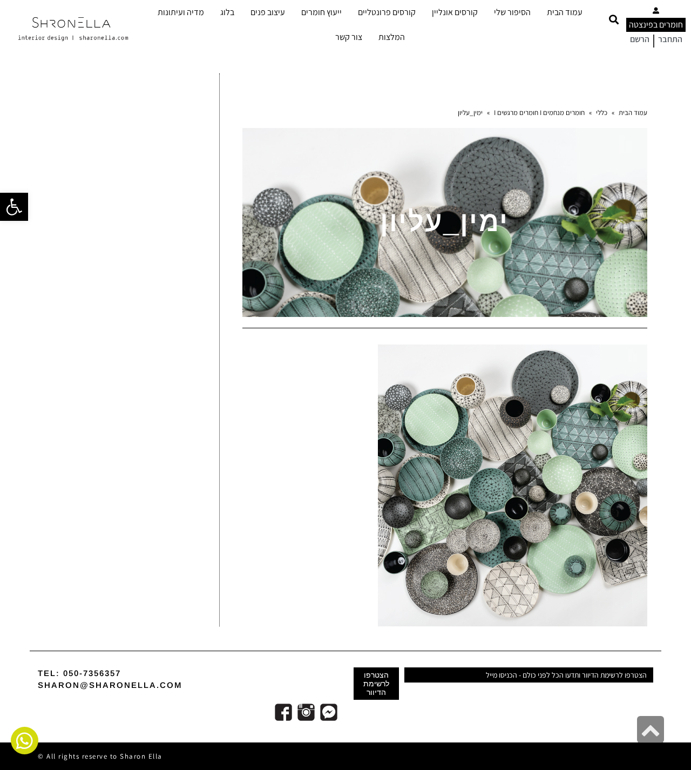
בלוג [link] (227, 12)
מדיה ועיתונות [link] (181, 12)
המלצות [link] (391, 37)
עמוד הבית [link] (564, 12)
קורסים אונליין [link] (455, 12)
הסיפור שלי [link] (512, 12)
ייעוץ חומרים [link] (321, 12)
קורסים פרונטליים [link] (387, 12)
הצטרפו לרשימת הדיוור (376, 684)
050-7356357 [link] (92, 673)
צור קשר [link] (348, 37)
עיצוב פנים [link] (267, 12)
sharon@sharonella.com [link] (110, 685)
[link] (14, 207)
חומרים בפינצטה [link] (656, 24)
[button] (613, 20)
